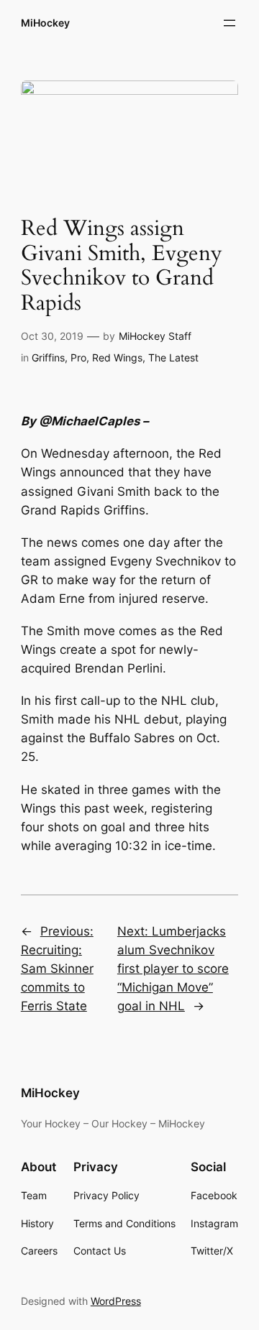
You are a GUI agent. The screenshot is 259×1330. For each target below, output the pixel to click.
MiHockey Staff (155, 336)
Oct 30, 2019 (52, 336)
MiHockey (45, 23)
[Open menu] (229, 23)
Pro (78, 357)
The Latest (173, 357)
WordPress (116, 1301)
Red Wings (117, 357)
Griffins (48, 357)
